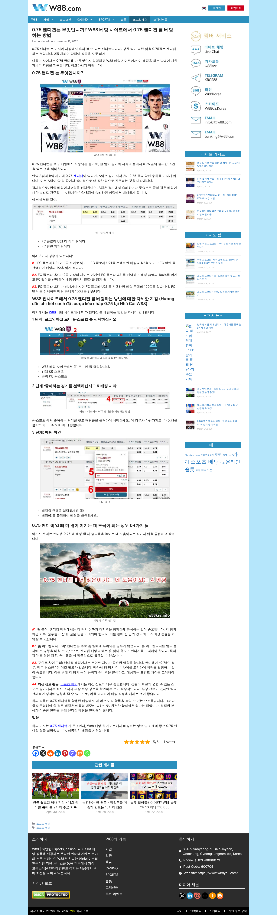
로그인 (217, 8)
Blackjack (189, 455)
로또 (218, 454)
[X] (43, 753)
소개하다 (215, 911)
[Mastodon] (72, 753)
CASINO (82, 19)
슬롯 (123, 19)
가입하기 (236, 8)
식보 (222, 462)
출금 (109, 862)
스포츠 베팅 (139, 19)
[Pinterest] (65, 753)
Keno (197, 455)
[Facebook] (35, 753)
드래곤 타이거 (207, 455)
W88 (34, 19)
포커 (198, 470)
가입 (46, 19)
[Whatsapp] (87, 753)
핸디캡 (78, 176)
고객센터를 (160, 19)
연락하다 (196, 911)
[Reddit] (50, 753)
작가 (180, 911)
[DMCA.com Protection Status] (51, 897)
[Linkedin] (57, 753)
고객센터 (112, 887)
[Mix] (80, 753)
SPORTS (104, 19)
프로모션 (65, 19)
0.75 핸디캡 (58, 726)
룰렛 (225, 454)
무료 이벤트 (114, 894)
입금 (109, 855)
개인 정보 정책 (237, 911)
